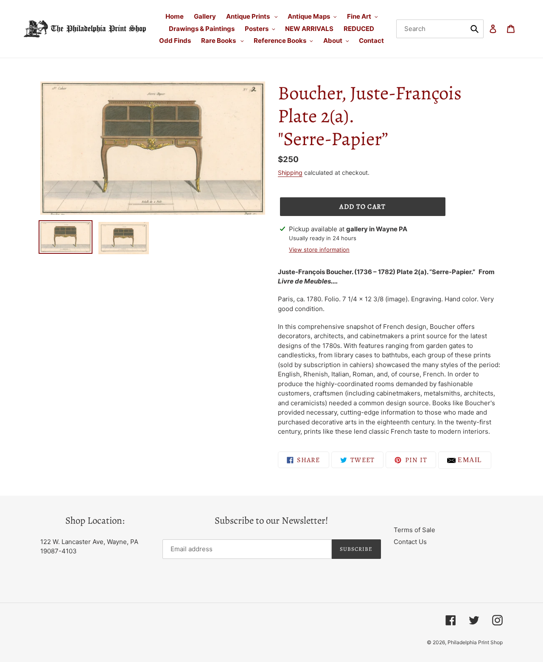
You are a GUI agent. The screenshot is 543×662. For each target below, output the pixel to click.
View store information (319, 249)
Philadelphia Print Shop (475, 642)
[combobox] (440, 29)
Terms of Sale (414, 530)
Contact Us (410, 542)
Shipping (290, 172)
